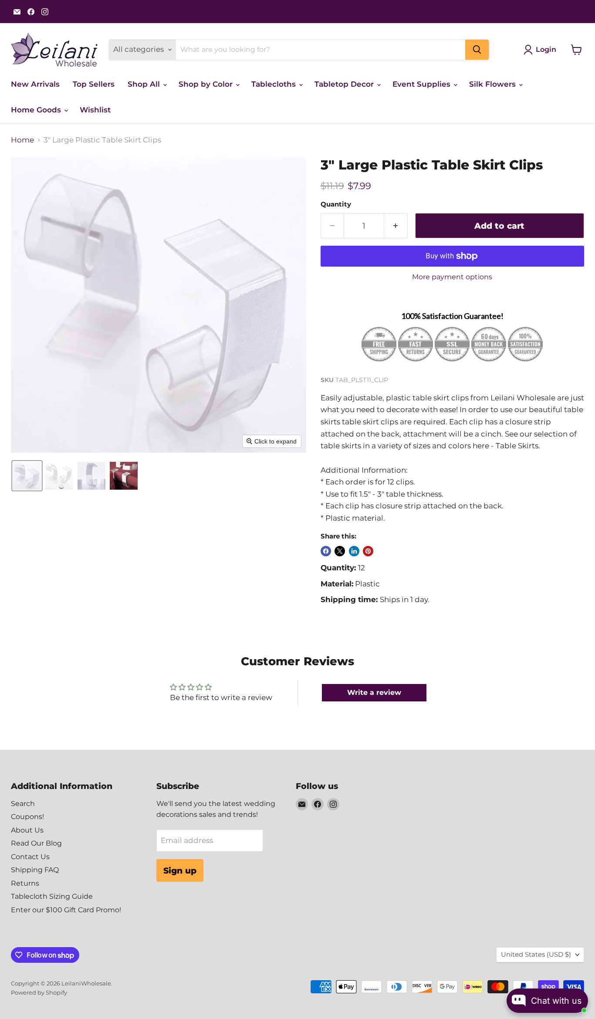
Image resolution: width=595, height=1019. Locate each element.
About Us (27, 830)
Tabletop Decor (345, 84)
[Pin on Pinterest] (368, 551)
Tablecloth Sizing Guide (52, 896)
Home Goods (37, 109)
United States (536, 954)
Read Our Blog (36, 843)
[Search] (477, 50)
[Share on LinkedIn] (354, 551)
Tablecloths (274, 84)
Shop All (145, 84)
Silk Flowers (493, 84)
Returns (25, 883)
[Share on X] (340, 551)
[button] (27, 476)
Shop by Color (207, 84)
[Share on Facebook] (326, 551)
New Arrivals (35, 84)
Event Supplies (422, 84)
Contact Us (30, 857)
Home (22, 140)
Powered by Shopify (39, 992)
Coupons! (27, 816)
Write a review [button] (374, 692)
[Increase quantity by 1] (396, 225)
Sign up (179, 870)
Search (23, 803)
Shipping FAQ (35, 870)
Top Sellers (94, 84)
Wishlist (95, 109)
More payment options (452, 277)
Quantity (336, 204)
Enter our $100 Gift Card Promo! (66, 910)
